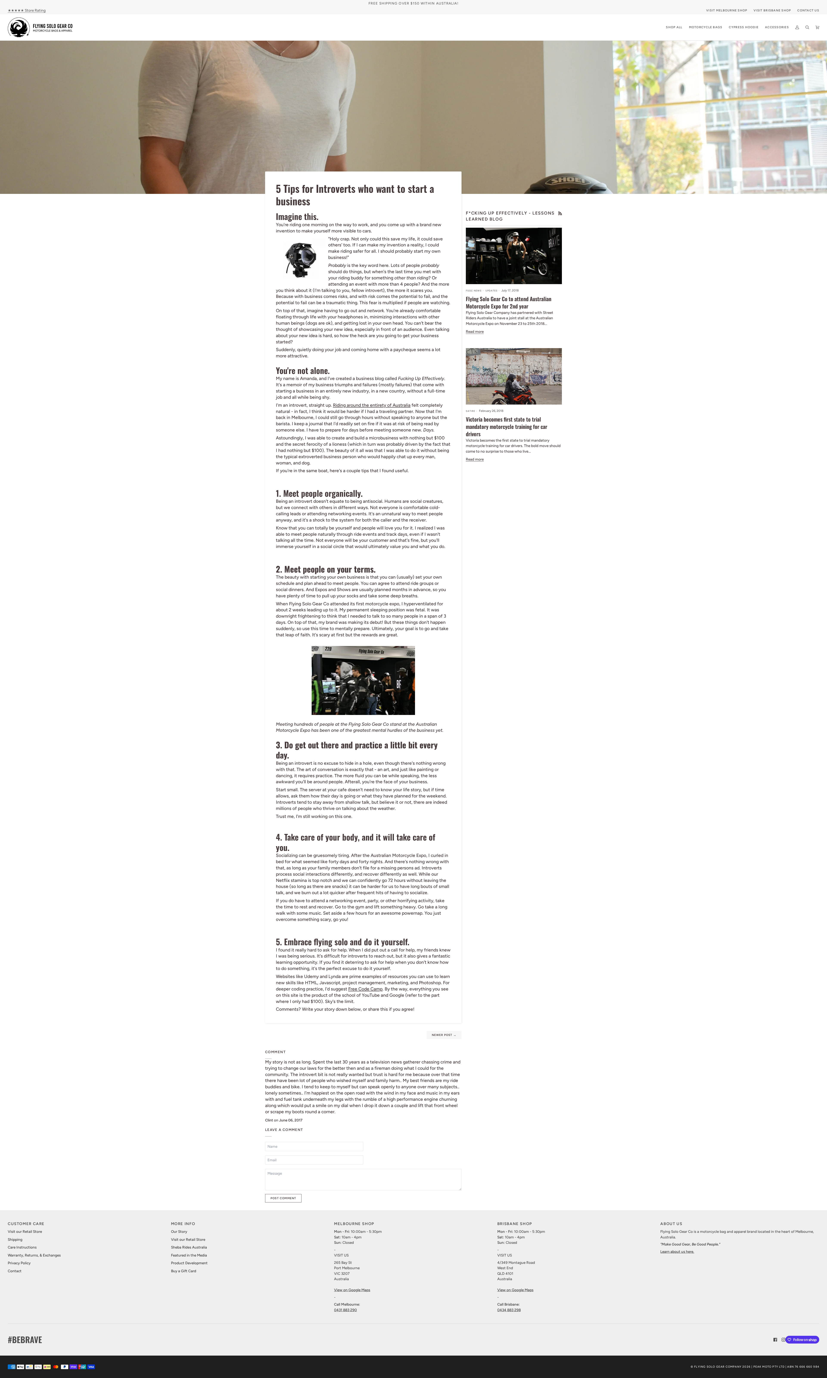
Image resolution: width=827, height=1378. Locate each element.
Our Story (179, 1231)
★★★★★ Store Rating (27, 10)
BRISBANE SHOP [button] (514, 1223)
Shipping (15, 1239)
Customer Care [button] (26, 1223)
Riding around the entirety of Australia (371, 405)
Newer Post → (444, 1035)
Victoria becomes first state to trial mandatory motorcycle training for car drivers (506, 426)
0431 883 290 (345, 1310)
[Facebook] (775, 1340)
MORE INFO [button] (183, 1223)
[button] (706, 27)
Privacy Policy (19, 1263)
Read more (475, 331)
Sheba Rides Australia (189, 1247)
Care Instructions (22, 1247)
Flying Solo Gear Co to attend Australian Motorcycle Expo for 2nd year (508, 302)
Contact (15, 1271)
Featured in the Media (189, 1255)
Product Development (189, 1263)
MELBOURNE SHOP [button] (354, 1223)
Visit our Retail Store (25, 1231)
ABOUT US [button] (671, 1223)
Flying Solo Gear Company (718, 1366)
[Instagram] (783, 1340)
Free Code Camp (365, 989)
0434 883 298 (509, 1310)
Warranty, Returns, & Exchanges (34, 1255)
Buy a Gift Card (183, 1271)
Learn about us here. (677, 1251)
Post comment (283, 1198)
